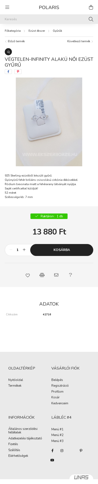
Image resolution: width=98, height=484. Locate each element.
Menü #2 (57, 435)
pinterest (81, 450)
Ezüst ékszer (37, 31)
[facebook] (8, 71)
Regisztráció (60, 386)
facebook (52, 450)
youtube (52, 460)
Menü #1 (57, 430)
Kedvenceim (59, 404)
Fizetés (13, 444)
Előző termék (16, 41)
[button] (27, 275)
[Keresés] (91, 19)
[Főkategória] (13, 31)
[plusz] (24, 250)
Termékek (14, 386)
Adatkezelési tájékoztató (25, 439)
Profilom (57, 392)
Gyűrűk (57, 31)
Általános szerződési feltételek (23, 431)
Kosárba (62, 250)
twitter (71, 450)
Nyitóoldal (15, 380)
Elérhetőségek (18, 456)
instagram (62, 450)
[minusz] (11, 250)
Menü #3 (57, 441)
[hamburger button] (7, 7)
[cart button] (91, 7)
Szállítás (14, 450)
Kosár (55, 398)
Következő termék (79, 41)
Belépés (57, 380)
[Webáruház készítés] (81, 479)
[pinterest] (18, 71)
